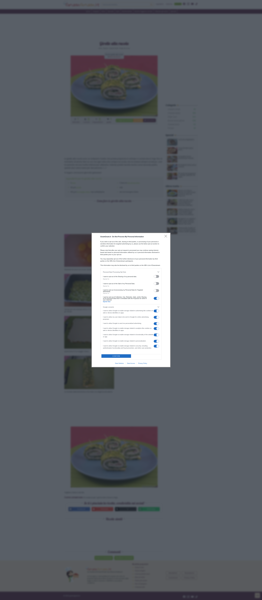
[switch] (156, 276)
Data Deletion (119, 363)
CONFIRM (116, 356)
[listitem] (131, 272)
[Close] (166, 237)
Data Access (131, 363)
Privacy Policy (142, 363)
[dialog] (131, 300)
